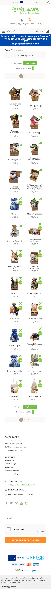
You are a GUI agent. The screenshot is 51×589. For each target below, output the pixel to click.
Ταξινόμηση (17, 63)
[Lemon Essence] (34, 386)
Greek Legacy (14, 346)
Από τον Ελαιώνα (34, 293)
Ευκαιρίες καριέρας (12, 464)
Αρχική (7, 50)
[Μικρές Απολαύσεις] (15, 176)
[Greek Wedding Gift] (15, 256)
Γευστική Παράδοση (14, 132)
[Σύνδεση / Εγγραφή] (22, 20)
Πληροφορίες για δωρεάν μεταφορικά (24, 24)
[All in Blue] (15, 203)
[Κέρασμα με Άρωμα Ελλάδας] (34, 148)
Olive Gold (14, 293)
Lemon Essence (34, 396)
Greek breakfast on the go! (34, 240)
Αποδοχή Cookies (9, 587)
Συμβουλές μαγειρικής (13, 470)
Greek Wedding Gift (14, 267)
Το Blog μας (9, 467)
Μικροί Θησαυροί (34, 214)
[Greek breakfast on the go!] (34, 229)
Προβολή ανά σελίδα (23, 68)
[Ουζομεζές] (15, 308)
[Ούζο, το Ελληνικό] (15, 230)
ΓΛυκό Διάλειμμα (34, 133)
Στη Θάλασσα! (14, 396)
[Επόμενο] (28, 75)
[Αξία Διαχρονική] (15, 149)
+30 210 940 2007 (26, 484)
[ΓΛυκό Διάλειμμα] (34, 122)
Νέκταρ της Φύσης (34, 318)
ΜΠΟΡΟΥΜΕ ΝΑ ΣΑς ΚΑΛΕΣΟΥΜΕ (20, 495)
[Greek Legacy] (15, 335)
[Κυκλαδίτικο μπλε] (15, 361)
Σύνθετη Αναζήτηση (12, 474)
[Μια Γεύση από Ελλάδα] (15, 93)
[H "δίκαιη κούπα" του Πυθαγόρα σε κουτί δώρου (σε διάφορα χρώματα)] (34, 175)
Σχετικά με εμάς (10, 440)
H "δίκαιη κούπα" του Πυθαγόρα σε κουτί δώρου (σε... (34, 187)
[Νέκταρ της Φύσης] (34, 308)
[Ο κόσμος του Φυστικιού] (34, 256)
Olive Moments (34, 371)
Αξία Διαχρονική (14, 160)
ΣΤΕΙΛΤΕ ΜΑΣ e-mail (16, 490)
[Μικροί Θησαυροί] (34, 203)
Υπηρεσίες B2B (10, 460)
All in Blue (15, 214)
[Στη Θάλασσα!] (15, 386)
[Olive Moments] (34, 361)
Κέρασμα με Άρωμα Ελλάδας (34, 159)
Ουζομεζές (14, 318)
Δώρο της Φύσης (34, 105)
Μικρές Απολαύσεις (15, 188)
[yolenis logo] (25, 10)
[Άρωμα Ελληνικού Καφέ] (34, 333)
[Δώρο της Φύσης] (34, 95)
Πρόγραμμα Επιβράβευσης (14, 450)
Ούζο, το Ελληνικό (14, 241)
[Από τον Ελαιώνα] (34, 283)
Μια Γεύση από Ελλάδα (15, 105)
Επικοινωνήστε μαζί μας (14, 443)
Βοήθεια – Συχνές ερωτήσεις (15, 447)
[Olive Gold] (15, 283)
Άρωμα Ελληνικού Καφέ (34, 345)
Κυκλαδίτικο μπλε (14, 371)
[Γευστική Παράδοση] (15, 120)
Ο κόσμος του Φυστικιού (34, 267)
